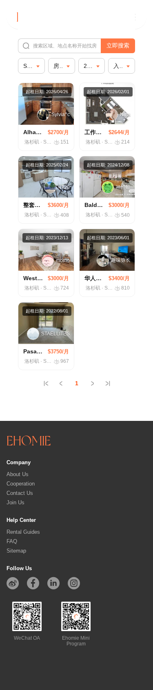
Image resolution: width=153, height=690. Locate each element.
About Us (18, 474)
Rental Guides (23, 532)
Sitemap (16, 551)
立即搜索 (117, 45)
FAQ (12, 541)
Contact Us (20, 493)
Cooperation (21, 484)
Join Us (15, 502)
